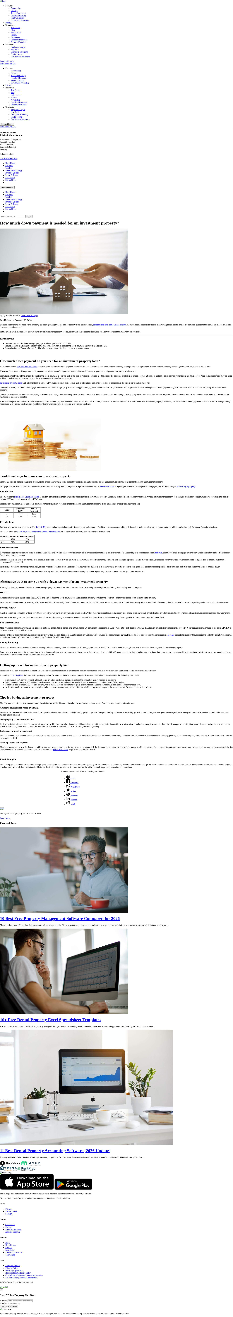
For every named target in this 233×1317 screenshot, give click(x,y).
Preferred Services (18, 42)
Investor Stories (12, 173)
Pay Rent (15, 49)
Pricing (8, 23)
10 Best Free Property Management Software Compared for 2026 (60, 918)
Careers (8, 1227)
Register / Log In (18, 47)
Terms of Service (12, 1265)
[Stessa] (3, 1)
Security (8, 1214)
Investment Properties (20, 20)
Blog (13, 30)
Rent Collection (17, 18)
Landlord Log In (7, 61)
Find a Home (16, 54)
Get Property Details (9, 1306)
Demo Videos (11, 1211)
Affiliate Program (12, 1232)
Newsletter (15, 37)
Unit (2, 1303)
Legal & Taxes (11, 175)
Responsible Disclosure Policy (18, 1273)
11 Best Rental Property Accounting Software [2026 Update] (55, 1150)
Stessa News (10, 180)
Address (3, 1300)
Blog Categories (7, 187)
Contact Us (10, 1224)
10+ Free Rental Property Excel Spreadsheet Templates (50, 1019)
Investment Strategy (13, 170)
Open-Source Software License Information (24, 1275)
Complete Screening (19, 52)
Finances (9, 165)
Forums (14, 35)
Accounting (16, 8)
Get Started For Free (8, 158)
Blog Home (10, 163)
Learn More (5, 818)
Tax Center (15, 27)
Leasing (14, 10)
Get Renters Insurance (20, 57)
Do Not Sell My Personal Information (21, 1278)
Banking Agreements (14, 1270)
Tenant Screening (18, 13)
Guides (8, 168)
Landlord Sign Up (8, 64)
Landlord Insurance (19, 40)
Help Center (16, 32)
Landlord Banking (18, 15)
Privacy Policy (11, 1268)
